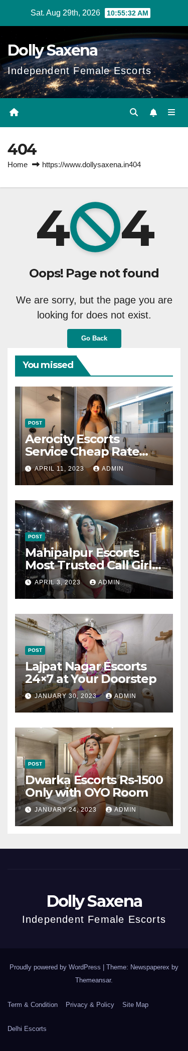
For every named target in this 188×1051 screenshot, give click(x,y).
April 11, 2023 (60, 468)
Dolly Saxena (53, 50)
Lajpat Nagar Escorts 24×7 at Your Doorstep (90, 672)
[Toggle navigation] (171, 113)
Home (18, 164)
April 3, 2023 (59, 582)
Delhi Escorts (27, 1028)
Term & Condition (33, 1004)
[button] (134, 112)
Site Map (135, 1004)
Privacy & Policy (90, 1004)
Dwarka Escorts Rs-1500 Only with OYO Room (94, 786)
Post (35, 423)
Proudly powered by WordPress (56, 967)
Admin (113, 468)
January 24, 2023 (67, 809)
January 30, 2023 (67, 695)
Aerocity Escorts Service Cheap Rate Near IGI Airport (82, 451)
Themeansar (93, 980)
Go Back (94, 338)
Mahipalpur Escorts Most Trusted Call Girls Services (91, 565)
